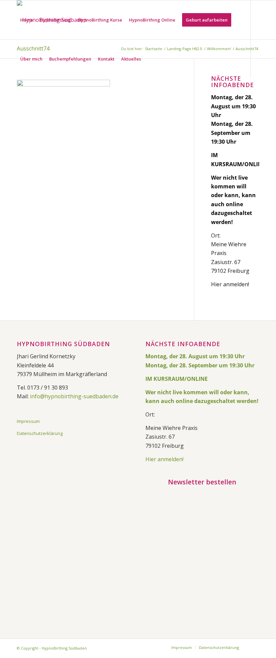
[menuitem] (26, 19)
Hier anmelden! (230, 284)
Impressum (28, 421)
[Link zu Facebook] (19, 98)
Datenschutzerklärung (40, 433)
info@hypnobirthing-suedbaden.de (74, 396)
